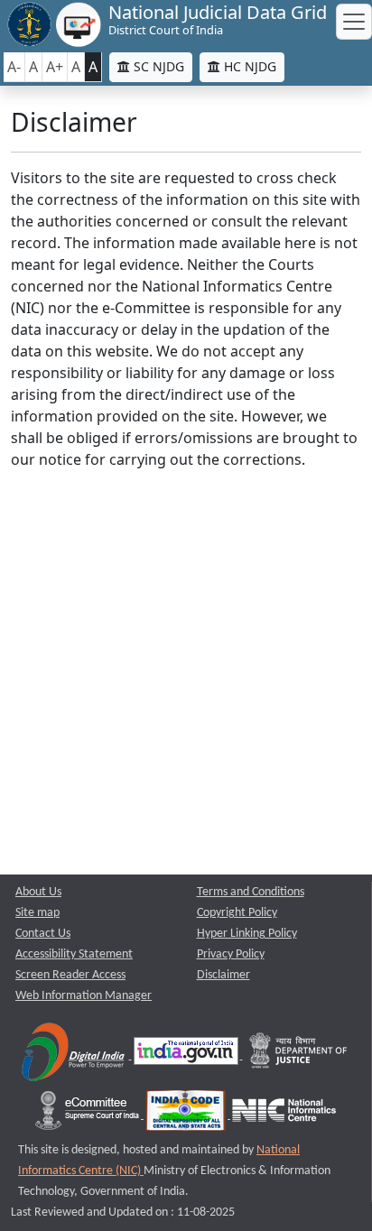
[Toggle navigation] (354, 22)
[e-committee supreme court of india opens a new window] (88, 1115)
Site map (37, 913)
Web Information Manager (83, 996)
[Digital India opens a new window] (74, 1055)
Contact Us (42, 933)
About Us (38, 892)
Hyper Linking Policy (247, 933)
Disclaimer (223, 975)
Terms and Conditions (250, 892)
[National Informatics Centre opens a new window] (284, 1115)
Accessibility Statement (74, 954)
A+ (54, 67)
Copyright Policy (237, 913)
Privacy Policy (231, 954)
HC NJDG (248, 66)
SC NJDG (157, 66)
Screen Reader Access (70, 975)
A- (14, 67)
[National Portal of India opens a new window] (187, 1055)
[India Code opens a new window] (187, 1115)
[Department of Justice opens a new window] (299, 1055)
